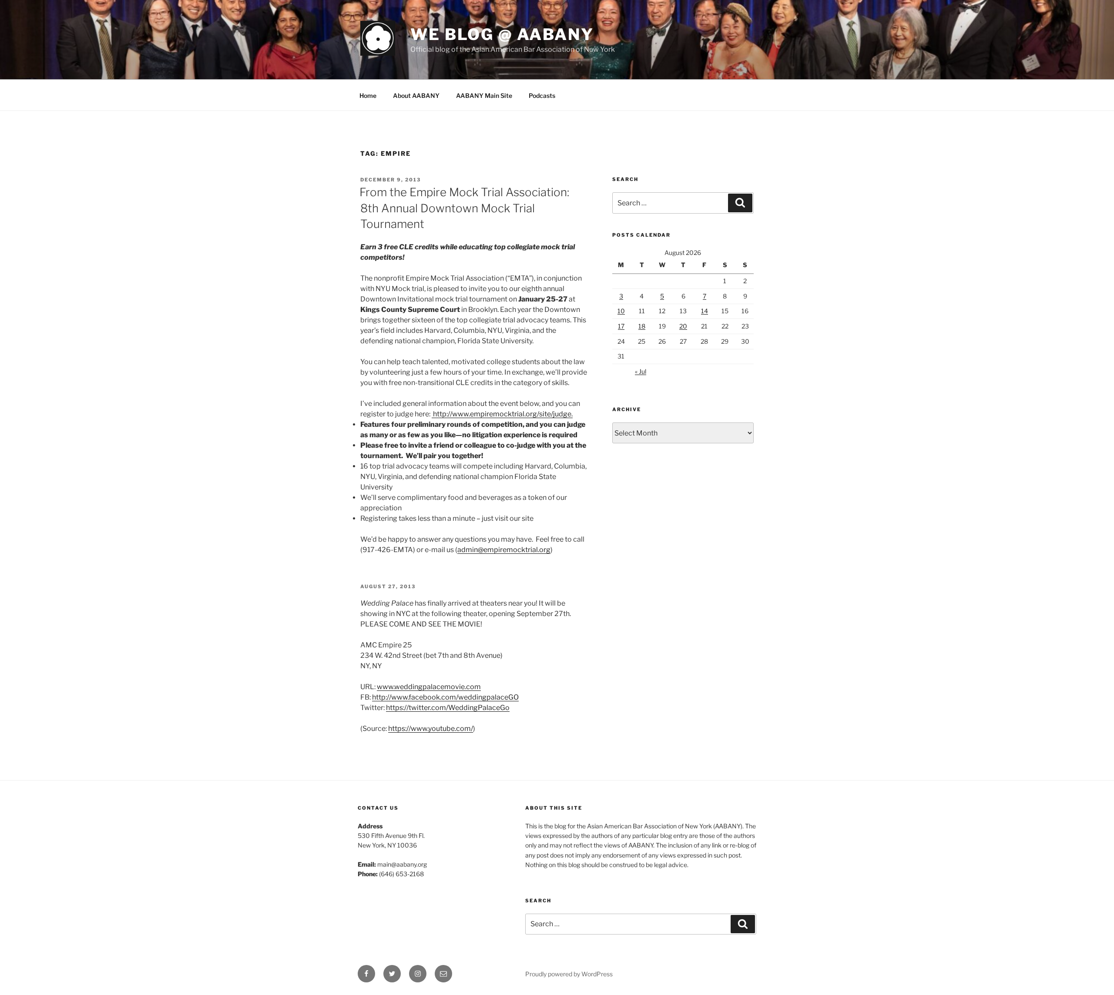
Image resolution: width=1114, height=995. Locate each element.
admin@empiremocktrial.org (503, 550)
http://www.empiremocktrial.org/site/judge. (503, 414)
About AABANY (416, 95)
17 (621, 326)
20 (683, 326)
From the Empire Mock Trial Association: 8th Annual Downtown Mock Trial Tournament (464, 208)
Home (367, 95)
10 (621, 311)
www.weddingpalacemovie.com (429, 687)
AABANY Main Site (484, 95)
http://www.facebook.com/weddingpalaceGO (445, 697)
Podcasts (542, 95)
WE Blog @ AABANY (502, 34)
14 (704, 311)
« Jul (640, 371)
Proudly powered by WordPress (569, 974)
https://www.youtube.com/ (430, 728)
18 (641, 326)
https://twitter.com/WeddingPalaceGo (448, 708)
